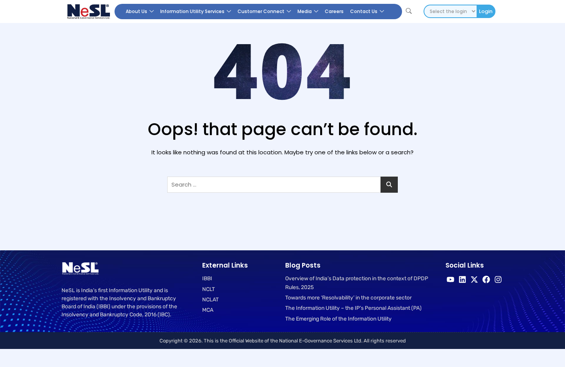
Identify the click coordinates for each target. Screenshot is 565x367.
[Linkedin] (462, 279)
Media (304, 11)
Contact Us (363, 11)
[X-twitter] (474, 279)
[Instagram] (498, 279)
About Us (136, 11)
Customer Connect (261, 11)
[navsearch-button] (409, 11)
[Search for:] (282, 185)
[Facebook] (486, 279)
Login (485, 11)
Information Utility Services (192, 11)
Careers (334, 11)
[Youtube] (450, 279)
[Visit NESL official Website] (88, 11)
